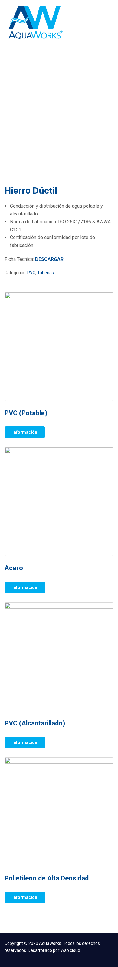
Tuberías (45, 272)
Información (24, 432)
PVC (31, 272)
